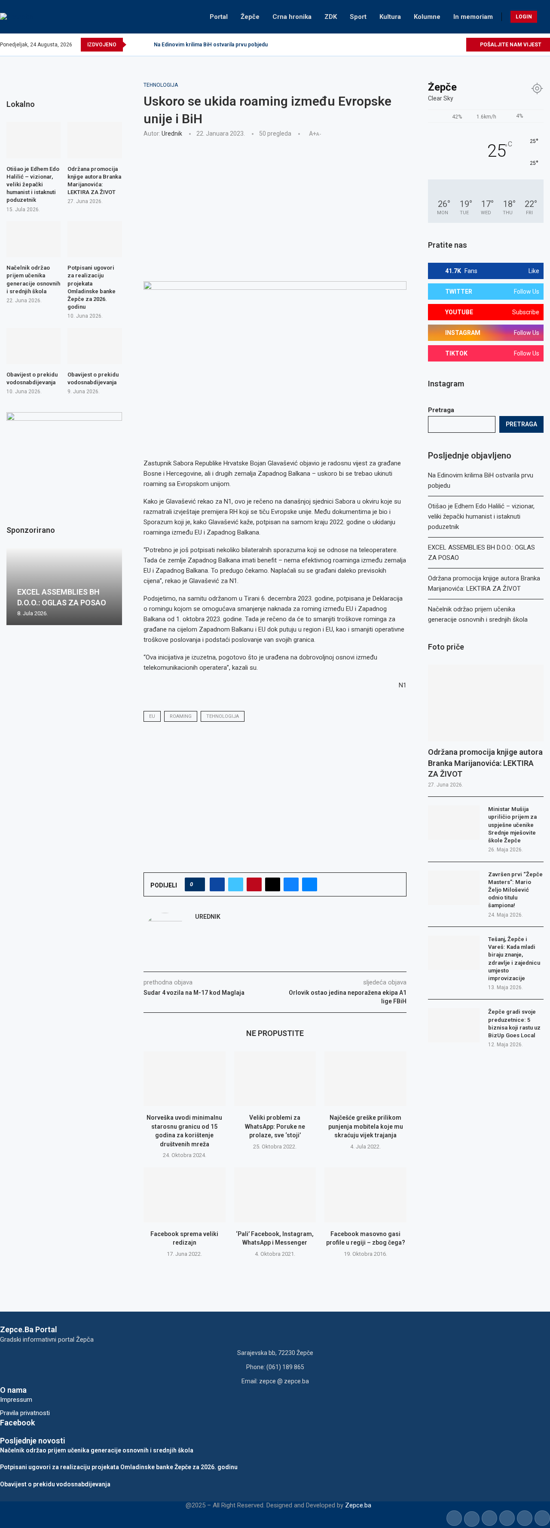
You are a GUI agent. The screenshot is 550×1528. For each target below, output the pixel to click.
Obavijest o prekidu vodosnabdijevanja (32, 378)
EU (152, 716)
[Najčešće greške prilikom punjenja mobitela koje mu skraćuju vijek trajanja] (365, 1078)
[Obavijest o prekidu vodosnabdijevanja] (33, 346)
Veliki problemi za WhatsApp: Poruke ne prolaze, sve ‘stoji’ (275, 1126)
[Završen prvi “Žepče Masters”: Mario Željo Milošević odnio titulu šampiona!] (454, 888)
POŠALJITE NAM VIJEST (510, 45)
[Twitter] (419, 44)
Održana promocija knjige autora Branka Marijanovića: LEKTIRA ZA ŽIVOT (485, 762)
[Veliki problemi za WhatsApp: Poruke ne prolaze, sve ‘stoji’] (275, 1078)
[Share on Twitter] (235, 884)
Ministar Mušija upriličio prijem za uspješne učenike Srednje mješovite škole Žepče (512, 825)
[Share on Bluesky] (291, 884)
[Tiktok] (449, 44)
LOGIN (524, 17)
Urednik (172, 133)
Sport (358, 17)
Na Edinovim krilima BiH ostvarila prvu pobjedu (211, 45)
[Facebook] (409, 44)
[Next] (145, 45)
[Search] (545, 16)
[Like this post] (197, 884)
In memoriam (473, 17)
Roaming (181, 716)
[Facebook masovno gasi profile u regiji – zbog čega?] (365, 1194)
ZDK (330, 17)
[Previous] (134, 45)
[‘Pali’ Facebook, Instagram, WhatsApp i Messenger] (275, 1194)
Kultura (390, 17)
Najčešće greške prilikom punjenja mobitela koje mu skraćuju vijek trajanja (365, 1126)
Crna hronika (292, 17)
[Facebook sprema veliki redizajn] (185, 1194)
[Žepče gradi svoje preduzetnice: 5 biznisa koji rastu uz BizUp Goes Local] (454, 1025)
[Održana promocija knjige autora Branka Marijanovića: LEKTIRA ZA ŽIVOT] (486, 703)
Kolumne (427, 17)
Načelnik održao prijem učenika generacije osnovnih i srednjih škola (33, 279)
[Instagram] (429, 44)
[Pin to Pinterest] (254, 884)
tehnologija (222, 716)
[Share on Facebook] (217, 884)
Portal (219, 17)
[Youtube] (439, 44)
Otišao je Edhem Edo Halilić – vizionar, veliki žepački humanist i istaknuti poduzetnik (481, 516)
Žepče (250, 17)
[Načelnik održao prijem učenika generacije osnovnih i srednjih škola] (33, 239)
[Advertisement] (275, 208)
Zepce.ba (358, 1505)
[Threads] (459, 44)
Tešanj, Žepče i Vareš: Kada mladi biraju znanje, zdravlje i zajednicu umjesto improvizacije (514, 958)
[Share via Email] (309, 884)
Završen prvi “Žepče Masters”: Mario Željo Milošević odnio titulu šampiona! (515, 890)
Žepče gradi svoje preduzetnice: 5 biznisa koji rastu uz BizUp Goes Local (514, 1024)
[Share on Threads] (272, 884)
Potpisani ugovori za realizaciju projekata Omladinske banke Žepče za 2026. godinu (91, 287)
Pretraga (441, 410)
